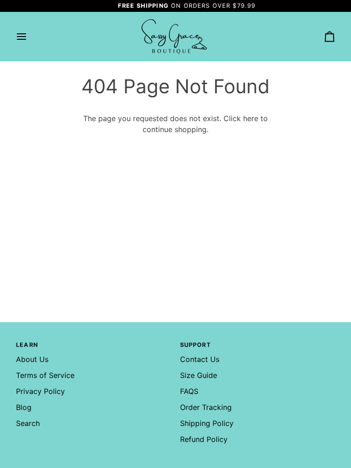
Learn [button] (27, 344)
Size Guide (198, 375)
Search (28, 423)
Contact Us (199, 359)
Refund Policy (204, 439)
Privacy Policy (40, 391)
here (250, 118)
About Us (32, 359)
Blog (24, 407)
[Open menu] (29, 37)
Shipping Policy (207, 423)
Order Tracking (206, 407)
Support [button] (195, 344)
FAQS (189, 391)
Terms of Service (45, 375)
